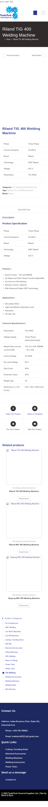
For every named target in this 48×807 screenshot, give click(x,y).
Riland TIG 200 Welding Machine (24, 491)
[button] (35, 13)
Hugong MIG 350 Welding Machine (24, 598)
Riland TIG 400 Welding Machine (25, 39)
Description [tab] (24, 210)
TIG (14, 190)
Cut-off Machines (12, 636)
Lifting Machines (11, 652)
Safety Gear (10, 669)
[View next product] (44, 55)
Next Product (36, 55)
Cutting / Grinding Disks (14, 640)
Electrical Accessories (14, 648)
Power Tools (10, 664)
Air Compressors (11, 623)
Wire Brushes (10, 689)
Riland (9, 190)
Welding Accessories (13, 677)
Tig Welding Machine (25, 190)
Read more (24, 499)
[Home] (3, 39)
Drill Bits (8, 644)
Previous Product (13, 55)
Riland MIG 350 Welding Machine (24, 545)
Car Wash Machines (13, 631)
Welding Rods (10, 685)
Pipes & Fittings (11, 660)
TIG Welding (17, 187)
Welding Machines (30, 187)
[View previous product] (4, 55)
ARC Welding (10, 627)
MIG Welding (17, 541)
